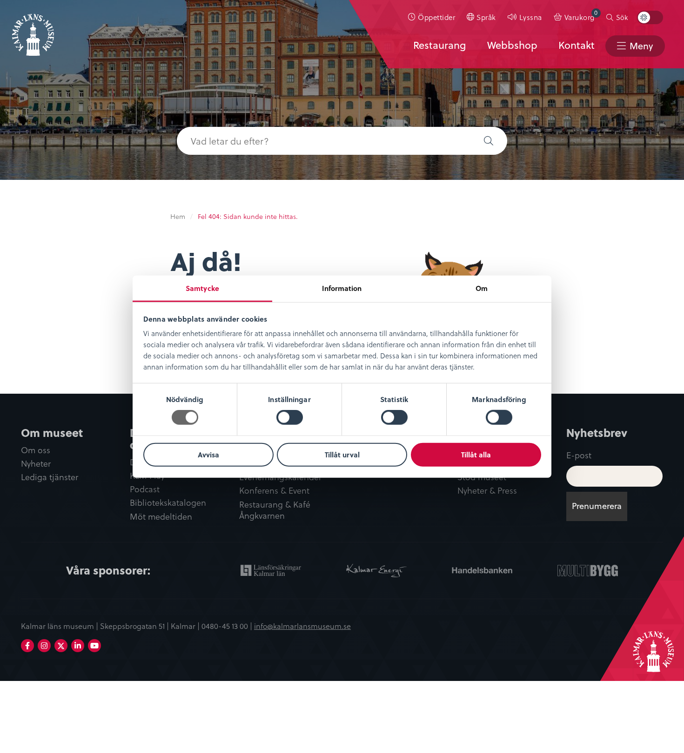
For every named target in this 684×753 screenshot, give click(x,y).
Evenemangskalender (280, 477)
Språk (486, 17)
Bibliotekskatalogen (168, 503)
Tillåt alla (476, 454)
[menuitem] (431, 17)
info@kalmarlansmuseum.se (302, 625)
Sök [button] (622, 17)
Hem (177, 216)
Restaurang (439, 45)
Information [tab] (342, 288)
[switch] (289, 417)
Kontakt (576, 45)
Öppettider (436, 17)
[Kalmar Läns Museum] (33, 29)
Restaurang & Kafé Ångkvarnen (274, 510)
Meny (641, 46)
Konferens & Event (274, 490)
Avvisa (208, 454)
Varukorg (581, 15)
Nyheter (36, 463)
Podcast (145, 489)
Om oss (35, 450)
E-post (578, 455)
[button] (488, 141)
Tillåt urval (342, 454)
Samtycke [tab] (202, 288)
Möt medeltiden (161, 516)
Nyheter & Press (487, 490)
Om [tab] (482, 288)
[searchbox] (323, 141)
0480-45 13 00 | (227, 625)
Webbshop (512, 45)
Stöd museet (481, 477)
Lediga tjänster (49, 477)
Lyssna (530, 17)
